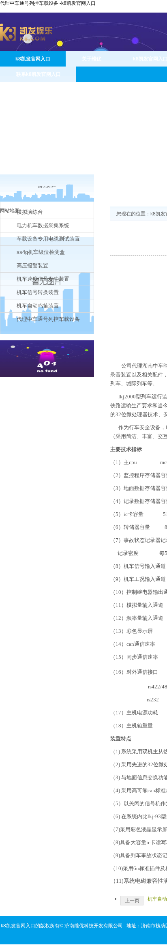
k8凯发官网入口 (32, 59)
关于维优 (91, 59)
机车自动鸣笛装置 (38, 306)
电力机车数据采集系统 (43, 225)
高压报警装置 (32, 265)
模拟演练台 (30, 212)
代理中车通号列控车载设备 (48, 319)
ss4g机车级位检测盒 (41, 252)
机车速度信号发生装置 (43, 279)
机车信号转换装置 (38, 292)
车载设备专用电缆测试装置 (48, 239)
